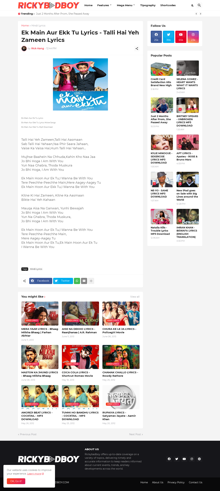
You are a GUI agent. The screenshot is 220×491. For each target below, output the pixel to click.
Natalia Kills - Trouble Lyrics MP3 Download (160, 230)
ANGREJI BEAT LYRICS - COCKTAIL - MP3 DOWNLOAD (37, 416)
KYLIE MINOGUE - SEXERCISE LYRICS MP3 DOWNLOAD (161, 158)
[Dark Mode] (193, 5)
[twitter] (177, 459)
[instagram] (192, 459)
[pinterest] (199, 459)
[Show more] (91, 281)
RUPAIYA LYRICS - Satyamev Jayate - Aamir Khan (119, 416)
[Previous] (196, 13)
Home (88, 5)
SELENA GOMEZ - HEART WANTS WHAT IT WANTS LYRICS (187, 84)
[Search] (199, 5)
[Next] (200, 13)
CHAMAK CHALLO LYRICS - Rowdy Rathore (120, 374)
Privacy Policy (176, 482)
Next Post (135, 434)
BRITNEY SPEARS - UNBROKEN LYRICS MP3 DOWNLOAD (187, 121)
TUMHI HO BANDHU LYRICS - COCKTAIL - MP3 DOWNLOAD (80, 416)
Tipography (148, 5)
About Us (157, 482)
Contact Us (195, 482)
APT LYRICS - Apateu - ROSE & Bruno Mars (187, 156)
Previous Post (28, 434)
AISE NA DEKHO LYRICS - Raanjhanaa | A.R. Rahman (79, 330)
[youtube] (184, 459)
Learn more (34, 473)
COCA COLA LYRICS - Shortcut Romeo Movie (77, 374)
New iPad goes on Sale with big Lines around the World (187, 195)
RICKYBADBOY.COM (56, 482)
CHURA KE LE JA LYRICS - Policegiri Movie (119, 330)
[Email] (84, 281)
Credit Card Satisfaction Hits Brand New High (63, 13)
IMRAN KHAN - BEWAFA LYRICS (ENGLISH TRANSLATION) (187, 232)
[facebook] (169, 459)
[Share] (137, 48)
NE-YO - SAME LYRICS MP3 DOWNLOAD (159, 193)
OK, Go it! (16, 481)
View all (135, 297)
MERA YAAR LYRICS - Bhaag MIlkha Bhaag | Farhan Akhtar (39, 332)
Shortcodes (168, 5)
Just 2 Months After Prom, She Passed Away (161, 119)
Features (103, 5)
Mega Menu (124, 5)
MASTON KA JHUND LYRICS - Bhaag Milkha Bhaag (39, 374)
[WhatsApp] (77, 281)
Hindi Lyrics (38, 25)
